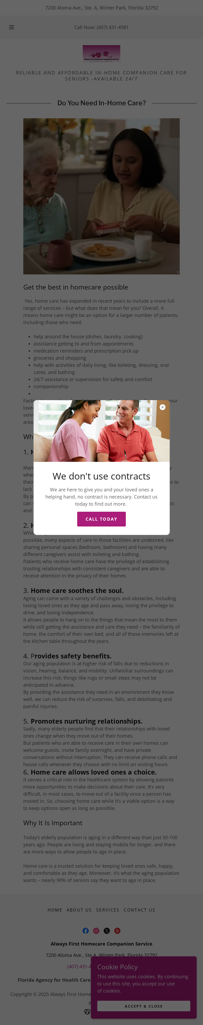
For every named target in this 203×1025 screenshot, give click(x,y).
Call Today (102, 519)
